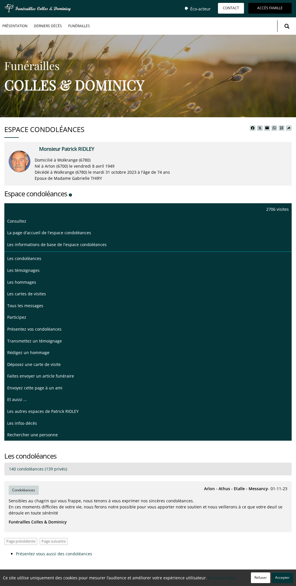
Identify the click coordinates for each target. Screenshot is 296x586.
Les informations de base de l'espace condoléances (57, 244)
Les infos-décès (22, 423)
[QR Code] (281, 128)
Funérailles (79, 25)
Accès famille (270, 8)
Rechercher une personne (32, 434)
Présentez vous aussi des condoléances (54, 553)
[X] (260, 128)
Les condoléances (24, 258)
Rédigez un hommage (28, 352)
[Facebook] (253, 128)
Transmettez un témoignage (34, 341)
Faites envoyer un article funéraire (40, 376)
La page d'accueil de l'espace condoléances (49, 232)
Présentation (14, 25)
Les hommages (21, 282)
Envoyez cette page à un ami (34, 388)
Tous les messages (25, 305)
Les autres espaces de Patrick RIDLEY (43, 411)
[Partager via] (289, 128)
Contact (231, 8)
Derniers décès (48, 25)
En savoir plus (221, 577)
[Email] (267, 128)
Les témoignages (23, 270)
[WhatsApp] (274, 128)
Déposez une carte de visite (34, 364)
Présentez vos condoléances (34, 329)
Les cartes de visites (26, 293)
